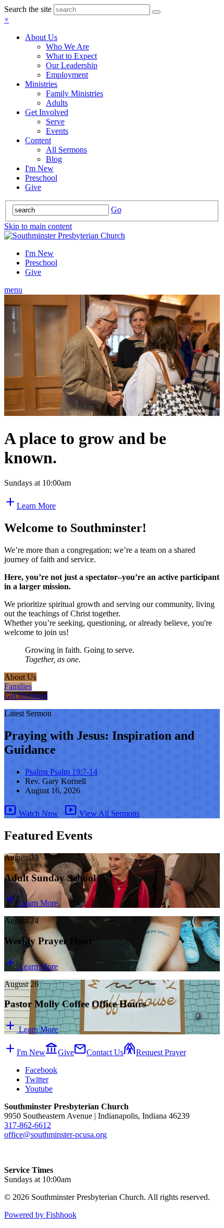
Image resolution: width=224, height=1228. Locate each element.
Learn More (31, 902)
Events (57, 130)
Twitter (36, 1079)
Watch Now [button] (31, 813)
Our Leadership (71, 65)
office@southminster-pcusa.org (55, 1134)
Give (33, 187)
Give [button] (59, 1052)
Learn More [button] (30, 505)
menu (13, 289)
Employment (67, 74)
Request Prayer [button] (154, 1052)
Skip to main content (38, 226)
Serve (55, 121)
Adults (57, 102)
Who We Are (67, 46)
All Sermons (66, 149)
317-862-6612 (27, 1125)
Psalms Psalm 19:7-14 (61, 771)
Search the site (28, 9)
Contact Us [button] (98, 1052)
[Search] (156, 12)
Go (116, 209)
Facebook (41, 1070)
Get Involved (46, 112)
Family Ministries (74, 93)
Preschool (41, 177)
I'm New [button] (24, 1052)
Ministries (41, 84)
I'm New (39, 168)
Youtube (39, 1088)
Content (38, 140)
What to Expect (71, 56)
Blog (54, 159)
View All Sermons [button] (102, 813)
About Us (41, 37)
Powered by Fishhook (40, 1214)
